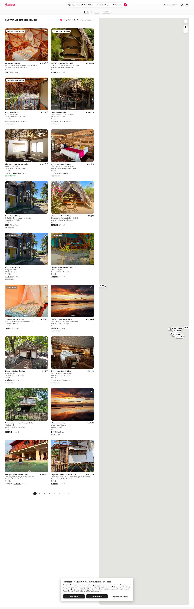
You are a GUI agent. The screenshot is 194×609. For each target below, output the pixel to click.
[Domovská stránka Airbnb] (10, 5)
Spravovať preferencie (120, 596)
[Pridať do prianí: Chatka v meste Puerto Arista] (91, 287)
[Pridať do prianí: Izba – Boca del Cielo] (45, 80)
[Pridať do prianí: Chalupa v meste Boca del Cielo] (45, 132)
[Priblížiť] (185, 27)
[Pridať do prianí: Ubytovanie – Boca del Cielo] (91, 183)
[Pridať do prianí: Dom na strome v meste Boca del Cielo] (45, 390)
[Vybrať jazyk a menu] (182, 5)
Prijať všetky (74, 596)
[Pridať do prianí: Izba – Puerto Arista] (91, 390)
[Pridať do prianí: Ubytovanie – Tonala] (45, 31)
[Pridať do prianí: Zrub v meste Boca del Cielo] (91, 132)
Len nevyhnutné (97, 596)
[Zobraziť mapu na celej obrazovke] (185, 21)
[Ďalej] (68, 493)
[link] (30, 493)
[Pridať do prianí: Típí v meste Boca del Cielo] (45, 287)
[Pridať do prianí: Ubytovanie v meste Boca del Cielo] (91, 442)
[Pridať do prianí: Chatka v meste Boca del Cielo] (91, 31)
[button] (9, 72)
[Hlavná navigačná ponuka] (187, 5)
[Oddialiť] (185, 31)
